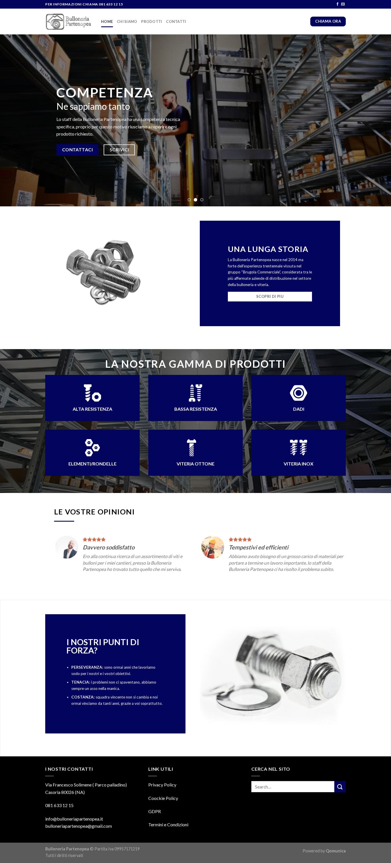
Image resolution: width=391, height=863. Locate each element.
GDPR (154, 811)
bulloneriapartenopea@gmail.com (78, 826)
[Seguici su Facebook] (337, 4)
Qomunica (336, 850)
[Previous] (15, 120)
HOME (107, 21)
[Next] (376, 120)
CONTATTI (176, 21)
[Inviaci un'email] (343, 4)
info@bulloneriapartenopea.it (74, 818)
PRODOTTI (151, 21)
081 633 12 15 (59, 805)
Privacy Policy (162, 784)
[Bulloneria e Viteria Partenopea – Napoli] (68, 21)
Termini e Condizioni (168, 824)
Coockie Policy (163, 798)
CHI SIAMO (127, 21)
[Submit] (340, 786)
